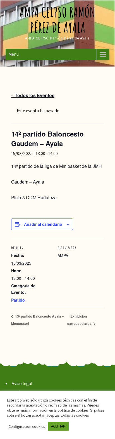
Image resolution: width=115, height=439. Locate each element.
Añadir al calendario (43, 224)
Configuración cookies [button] (26, 426)
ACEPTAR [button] (58, 426)
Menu (13, 54)
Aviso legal (22, 383)
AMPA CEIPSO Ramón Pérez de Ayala (57, 19)
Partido (18, 300)
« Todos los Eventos (32, 95)
